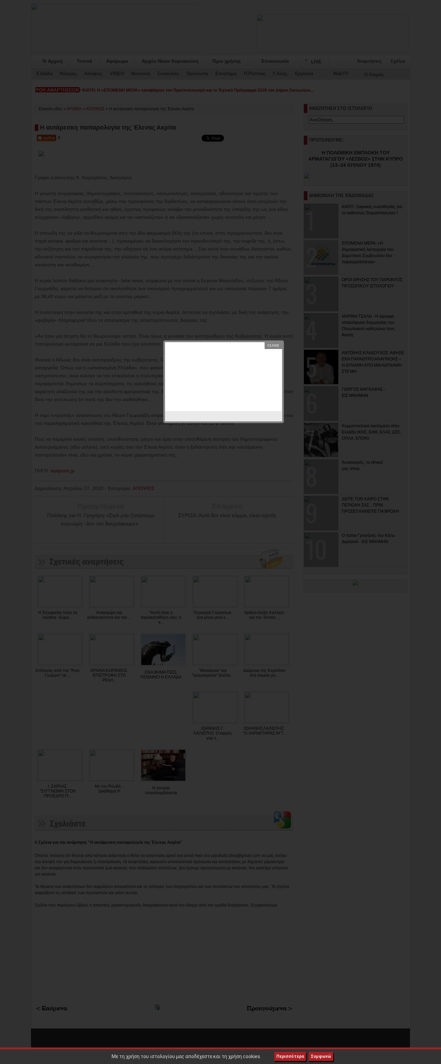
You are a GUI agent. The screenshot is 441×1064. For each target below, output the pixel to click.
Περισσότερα (290, 1056)
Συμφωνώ (321, 1056)
